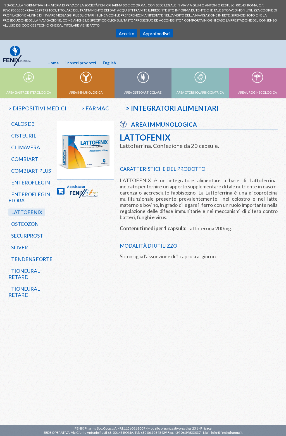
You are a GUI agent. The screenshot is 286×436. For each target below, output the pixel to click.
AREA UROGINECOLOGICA (257, 92)
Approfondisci (156, 33)
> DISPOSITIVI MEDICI (37, 108)
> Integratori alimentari (172, 108)
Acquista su (76, 186)
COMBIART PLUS (31, 171)
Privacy (205, 428)
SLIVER (19, 247)
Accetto (126, 33)
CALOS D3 (22, 124)
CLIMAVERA (25, 147)
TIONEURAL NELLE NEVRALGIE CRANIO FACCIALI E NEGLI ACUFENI (148, 412)
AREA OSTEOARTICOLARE (142, 92)
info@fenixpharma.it (227, 432)
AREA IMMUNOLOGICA (86, 92)
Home (53, 62)
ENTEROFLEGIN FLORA (29, 197)
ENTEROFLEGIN (30, 182)
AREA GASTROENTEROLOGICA (28, 92)
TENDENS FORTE (32, 259)
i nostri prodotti (80, 62)
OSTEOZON (25, 224)
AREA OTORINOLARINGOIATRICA (200, 92)
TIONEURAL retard (24, 274)
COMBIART (24, 159)
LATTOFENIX (26, 212)
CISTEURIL (23, 135)
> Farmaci (96, 108)
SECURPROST (27, 236)
